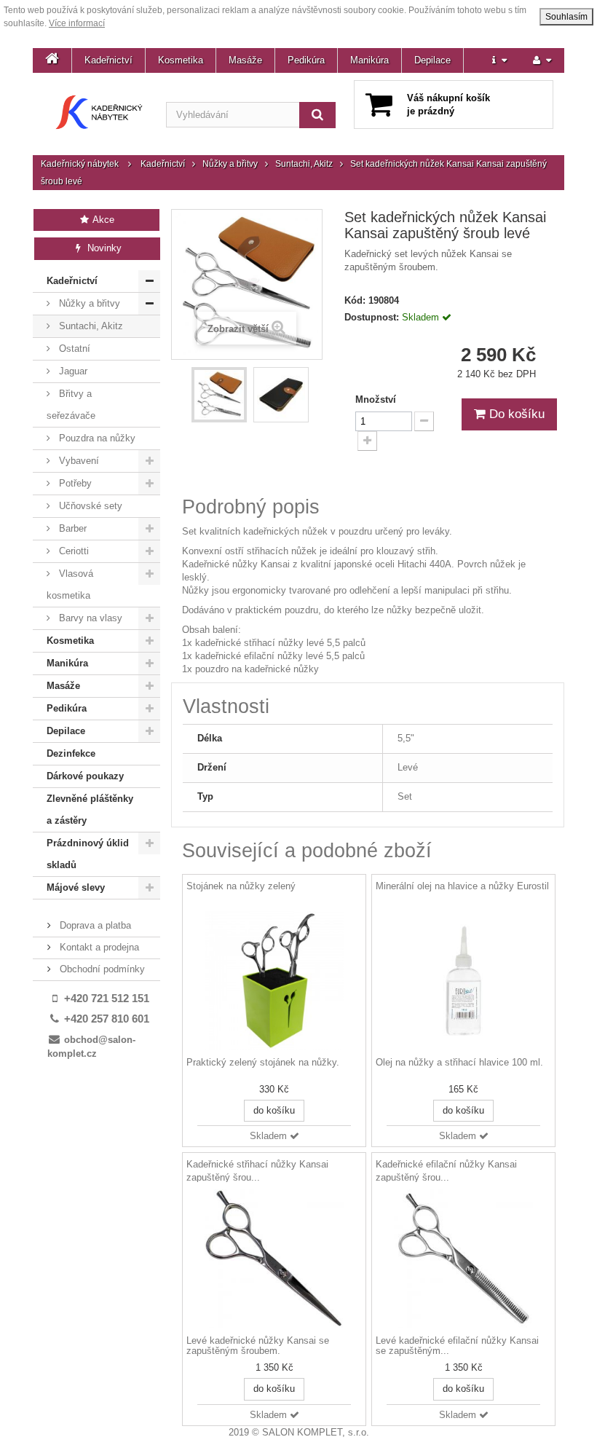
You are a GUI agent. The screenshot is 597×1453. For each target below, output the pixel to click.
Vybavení (77, 460)
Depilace (432, 60)
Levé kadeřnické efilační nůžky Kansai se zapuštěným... (457, 1346)
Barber (71, 528)
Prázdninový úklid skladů (88, 854)
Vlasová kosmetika (70, 584)
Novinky (103, 248)
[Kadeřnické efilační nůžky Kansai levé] (463, 1259)
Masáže (245, 60)
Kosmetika (180, 60)
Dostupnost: (371, 317)
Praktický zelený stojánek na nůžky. (262, 1063)
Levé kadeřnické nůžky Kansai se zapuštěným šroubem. (257, 1346)
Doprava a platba (94, 925)
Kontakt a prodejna (98, 947)
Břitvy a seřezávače (71, 404)
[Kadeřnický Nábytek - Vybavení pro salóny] (99, 112)
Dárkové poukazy (85, 776)
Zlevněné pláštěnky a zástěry (90, 809)
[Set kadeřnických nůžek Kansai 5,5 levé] (219, 395)
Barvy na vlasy (89, 618)
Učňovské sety (89, 505)
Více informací (77, 23)
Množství (375, 399)
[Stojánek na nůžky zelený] (274, 980)
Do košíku (515, 414)
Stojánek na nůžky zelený (241, 886)
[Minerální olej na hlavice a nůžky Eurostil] (463, 980)
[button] (499, 60)
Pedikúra (306, 60)
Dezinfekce (71, 753)
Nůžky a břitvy (230, 164)
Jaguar (71, 371)
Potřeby (74, 483)
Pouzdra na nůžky (95, 438)
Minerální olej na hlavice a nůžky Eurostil (462, 886)
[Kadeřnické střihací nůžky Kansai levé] (274, 1259)
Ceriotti (72, 551)
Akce (102, 219)
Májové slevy (76, 887)
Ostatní (73, 348)
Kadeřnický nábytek (80, 164)
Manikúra (369, 60)
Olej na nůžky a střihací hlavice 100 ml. (459, 1063)
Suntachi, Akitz (304, 164)
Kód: (354, 300)
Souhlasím (566, 17)
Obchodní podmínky (101, 969)
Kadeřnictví (108, 60)
